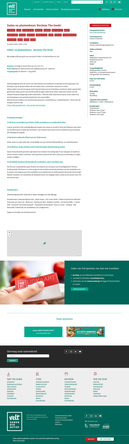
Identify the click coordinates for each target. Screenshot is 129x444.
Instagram (111, 2)
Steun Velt (96, 389)
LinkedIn (115, 2)
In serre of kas (40, 387)
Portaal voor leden (61, 418)
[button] (44, 243)
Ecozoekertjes (11, 398)
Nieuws (27, 9)
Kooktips (67, 387)
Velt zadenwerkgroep (97, 32)
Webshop (105, 9)
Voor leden (37, 2)
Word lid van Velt (79, 289)
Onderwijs (10, 391)
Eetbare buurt (11, 389)
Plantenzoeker (40, 391)
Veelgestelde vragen (100, 396)
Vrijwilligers (10, 393)
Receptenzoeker (69, 391)
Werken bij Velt (98, 384)
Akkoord (91, 439)
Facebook (106, 2)
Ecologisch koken (70, 382)
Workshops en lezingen (14, 384)
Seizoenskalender (70, 389)
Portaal (59, 2)
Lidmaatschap (98, 387)
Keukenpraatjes (69, 393)
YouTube (119, 2)
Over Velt (96, 382)
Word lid (118, 9)
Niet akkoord (105, 439)
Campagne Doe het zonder (63, 415)
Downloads (39, 396)
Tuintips (38, 389)
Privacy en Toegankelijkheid (64, 420)
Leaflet (79, 255)
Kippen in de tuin (41, 384)
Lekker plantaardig (70, 384)
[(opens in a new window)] (86, 332)
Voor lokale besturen (48, 2)
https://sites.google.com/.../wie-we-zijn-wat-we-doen (26, 105)
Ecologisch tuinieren (42, 382)
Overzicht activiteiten (100, 25)
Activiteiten (38, 9)
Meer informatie (19, 440)
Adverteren (97, 393)
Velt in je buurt (52, 9)
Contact (66, 2)
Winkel (95, 391)
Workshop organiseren (70, 9)
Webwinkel (58, 424)
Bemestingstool (41, 393)
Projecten (10, 396)
